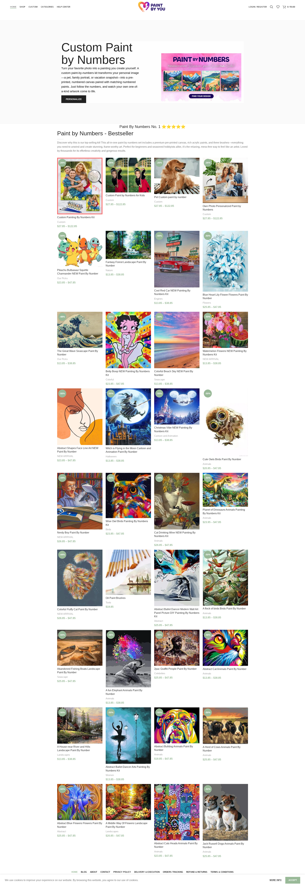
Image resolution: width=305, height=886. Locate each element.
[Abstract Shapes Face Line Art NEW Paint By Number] (79, 416)
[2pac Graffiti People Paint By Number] (176, 648)
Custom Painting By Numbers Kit (75, 217)
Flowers (207, 302)
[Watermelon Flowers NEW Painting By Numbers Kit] (225, 330)
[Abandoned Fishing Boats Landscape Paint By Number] (79, 648)
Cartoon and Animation (166, 435)
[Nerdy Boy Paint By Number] (79, 501)
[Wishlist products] (278, 7)
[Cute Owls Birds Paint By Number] (225, 422)
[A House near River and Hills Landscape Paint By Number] (79, 725)
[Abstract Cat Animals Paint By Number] (225, 648)
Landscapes (63, 754)
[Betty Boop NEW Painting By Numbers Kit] (128, 340)
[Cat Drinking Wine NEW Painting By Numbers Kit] (176, 501)
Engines (158, 298)
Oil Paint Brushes (116, 598)
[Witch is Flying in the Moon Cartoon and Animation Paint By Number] (128, 416)
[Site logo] (152, 6)
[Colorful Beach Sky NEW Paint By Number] (176, 340)
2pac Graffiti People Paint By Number (175, 668)
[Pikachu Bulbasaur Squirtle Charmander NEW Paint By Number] (79, 249)
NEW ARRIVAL (211, 359)
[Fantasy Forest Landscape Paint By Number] (128, 245)
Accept (293, 880)
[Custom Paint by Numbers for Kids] (128, 175)
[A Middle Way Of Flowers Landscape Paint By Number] (128, 802)
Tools (108, 602)
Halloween (111, 456)
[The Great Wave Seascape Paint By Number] (79, 330)
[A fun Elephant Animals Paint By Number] (128, 658)
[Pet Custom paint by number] (176, 176)
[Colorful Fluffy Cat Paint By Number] (79, 578)
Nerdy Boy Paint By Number (73, 532)
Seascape (159, 379)
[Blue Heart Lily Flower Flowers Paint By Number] (225, 261)
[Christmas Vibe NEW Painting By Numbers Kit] (176, 406)
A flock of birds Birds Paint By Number (224, 608)
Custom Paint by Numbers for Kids (125, 195)
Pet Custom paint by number (170, 197)
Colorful (110, 379)
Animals (207, 464)
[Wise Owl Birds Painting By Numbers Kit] (128, 495)
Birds (108, 529)
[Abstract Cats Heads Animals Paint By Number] (176, 812)
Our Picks (62, 278)
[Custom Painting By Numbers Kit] (79, 186)
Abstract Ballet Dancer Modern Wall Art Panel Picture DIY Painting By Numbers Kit (176, 613)
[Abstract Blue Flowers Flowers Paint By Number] (79, 802)
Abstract (158, 621)
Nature (109, 270)
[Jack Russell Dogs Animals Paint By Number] (225, 812)
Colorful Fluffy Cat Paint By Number (77, 609)
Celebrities (159, 673)
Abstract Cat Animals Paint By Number (224, 669)
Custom (61, 222)
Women (110, 775)
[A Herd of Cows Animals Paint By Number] (225, 725)
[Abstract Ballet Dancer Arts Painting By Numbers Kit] (128, 735)
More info (276, 880)
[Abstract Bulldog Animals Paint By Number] (176, 725)
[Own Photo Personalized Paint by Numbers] (225, 180)
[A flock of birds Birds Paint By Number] (225, 578)
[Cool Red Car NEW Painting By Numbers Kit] (176, 259)
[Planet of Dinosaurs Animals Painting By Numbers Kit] (225, 490)
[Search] (271, 7)
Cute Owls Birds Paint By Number (222, 459)
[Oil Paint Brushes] (128, 572)
